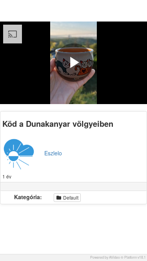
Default (70, 197)
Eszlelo (53, 153)
